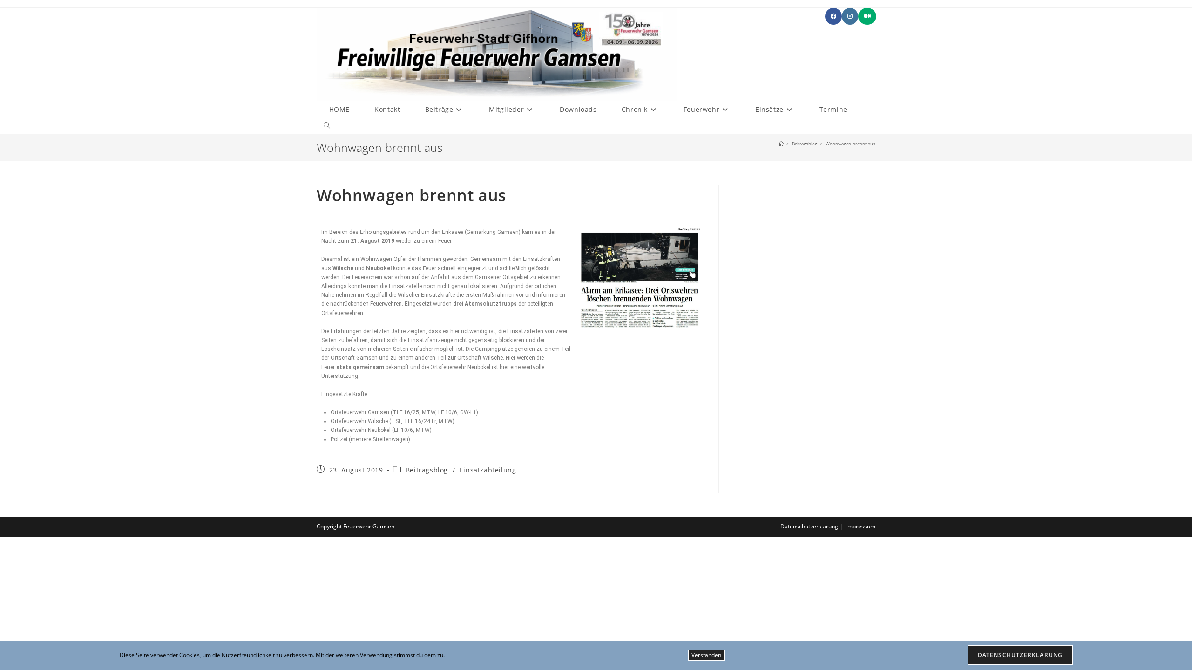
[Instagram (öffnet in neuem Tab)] (850, 16)
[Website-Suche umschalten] (327, 125)
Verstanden (706, 655)
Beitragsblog (427, 470)
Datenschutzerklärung (809, 526)
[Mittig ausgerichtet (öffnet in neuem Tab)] (867, 16)
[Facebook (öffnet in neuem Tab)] (833, 16)
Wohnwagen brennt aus (850, 143)
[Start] (781, 143)
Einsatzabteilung (488, 470)
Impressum (860, 526)
